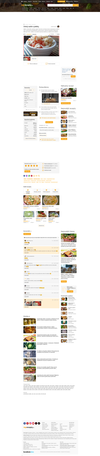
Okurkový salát (30, 438)
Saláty (30, 24)
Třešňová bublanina (61, 433)
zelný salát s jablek (66, 389)
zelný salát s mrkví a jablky (32, 389)
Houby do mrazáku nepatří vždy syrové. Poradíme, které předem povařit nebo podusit (47, 368)
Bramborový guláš (59, 437)
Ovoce (60, 436)
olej (32, 393)
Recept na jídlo (44, 423)
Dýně (71, 8)
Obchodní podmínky (54, 428)
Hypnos (69, 327)
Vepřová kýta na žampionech (71, 303)
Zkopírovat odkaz (39, 176)
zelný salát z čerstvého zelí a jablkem (66, 386)
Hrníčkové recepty (25, 9)
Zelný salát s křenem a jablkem (31, 206)
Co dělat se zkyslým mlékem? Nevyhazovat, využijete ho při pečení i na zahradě (48, 351)
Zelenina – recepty (35, 432)
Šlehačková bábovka (43, 433)
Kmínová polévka (71, 334)
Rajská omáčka (53, 437)
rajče (39, 393)
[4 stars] (34, 166)
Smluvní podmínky (54, 429)
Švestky (52, 8)
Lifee (70, 429)
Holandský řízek (41, 438)
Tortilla (49, 432)
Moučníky (35, 8)
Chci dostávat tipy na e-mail (67, 74)
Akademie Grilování (25, 8)
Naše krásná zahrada (45, 429)
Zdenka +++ (25, 222)
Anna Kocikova (29, 263)
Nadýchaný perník (69, 438)
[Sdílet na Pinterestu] (31, 176)
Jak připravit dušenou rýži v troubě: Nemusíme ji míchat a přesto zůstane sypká (68, 448)
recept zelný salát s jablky (53, 386)
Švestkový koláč (30, 439)
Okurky (48, 8)
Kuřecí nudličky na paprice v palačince (72, 130)
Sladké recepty (30, 436)
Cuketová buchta (60, 438)
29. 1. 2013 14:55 (55, 278)
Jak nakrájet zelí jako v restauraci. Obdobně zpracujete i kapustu (48, 343)
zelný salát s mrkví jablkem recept (45, 389)
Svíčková (32, 433)
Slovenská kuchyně (54, 182)
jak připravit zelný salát (44, 385)
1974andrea (38, 221)
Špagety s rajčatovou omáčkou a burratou (72, 125)
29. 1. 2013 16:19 (55, 271)
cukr (34, 393)
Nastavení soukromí (54, 423)
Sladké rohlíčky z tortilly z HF (71, 121)
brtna (69, 309)
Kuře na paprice (51, 438)
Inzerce (61, 423)
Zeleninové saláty (37, 178)
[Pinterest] (27, 423)
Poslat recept (36, 176)
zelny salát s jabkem (44, 386)
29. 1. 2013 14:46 (55, 285)
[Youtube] (33, 423)
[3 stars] (31, 166)
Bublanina (25, 439)
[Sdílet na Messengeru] (27, 176)
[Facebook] (24, 423)
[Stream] (36, 423)
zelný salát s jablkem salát (57, 389)
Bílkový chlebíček (26, 447)
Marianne (70, 427)
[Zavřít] (58, 238)
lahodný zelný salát (41, 388)
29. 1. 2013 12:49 (55, 292)
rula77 (69, 305)
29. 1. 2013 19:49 (55, 247)
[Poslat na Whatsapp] (29, 176)
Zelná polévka (49, 433)
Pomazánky (30, 432)
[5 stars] (37, 166)
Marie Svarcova (45, 208)
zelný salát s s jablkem (54, 385)
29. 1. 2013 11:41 (55, 299)
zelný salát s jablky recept (64, 385)
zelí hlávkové (26, 393)
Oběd (42, 178)
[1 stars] (25, 166)
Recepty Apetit (44, 427)
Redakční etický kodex (54, 430)
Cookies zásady (53, 427)
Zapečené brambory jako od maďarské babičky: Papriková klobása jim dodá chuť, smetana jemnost (47, 336)
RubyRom (25, 208)
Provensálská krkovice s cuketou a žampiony (72, 326)
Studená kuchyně (53, 436)
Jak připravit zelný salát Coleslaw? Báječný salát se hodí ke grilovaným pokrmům (48, 376)
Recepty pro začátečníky (52, 9)
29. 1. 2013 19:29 (55, 256)
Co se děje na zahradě (27, 433)
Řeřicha (74, 432)
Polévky (39, 8)
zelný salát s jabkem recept (58, 388)
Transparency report (63, 429)
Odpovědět (26, 244)
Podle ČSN (56, 8)
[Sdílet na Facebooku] (24, 176)
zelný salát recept (49, 388)
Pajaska (28, 292)
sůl (41, 393)
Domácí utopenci (36, 439)
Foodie (61, 427)
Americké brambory (69, 432)
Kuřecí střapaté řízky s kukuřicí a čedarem (72, 134)
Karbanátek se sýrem (72, 321)
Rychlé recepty (31, 9)
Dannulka (69, 317)
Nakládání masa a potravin (43, 432)
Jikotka (28, 285)
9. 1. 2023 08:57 (55, 240)
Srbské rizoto (70, 312)
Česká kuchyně (44, 9)
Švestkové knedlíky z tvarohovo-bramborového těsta (72, 340)
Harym (69, 313)
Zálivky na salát (54, 433)
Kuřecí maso (44, 8)
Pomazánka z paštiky (72, 330)
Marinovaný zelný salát (48, 206)
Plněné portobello (66, 98)
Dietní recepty (35, 436)
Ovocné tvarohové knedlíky (45, 437)
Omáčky (31, 8)
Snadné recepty (33, 180)
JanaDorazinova (54, 26)
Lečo (64, 438)
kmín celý (44, 393)
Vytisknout (34, 176)
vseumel (50, 222)
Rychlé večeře (37, 9)
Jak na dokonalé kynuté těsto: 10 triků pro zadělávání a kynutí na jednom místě (47, 359)
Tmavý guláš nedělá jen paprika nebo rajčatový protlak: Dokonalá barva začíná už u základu (67, 446)
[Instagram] (30, 423)
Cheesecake (64, 437)
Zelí (73, 8)
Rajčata (67, 8)
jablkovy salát (26, 388)
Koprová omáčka (35, 438)
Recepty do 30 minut (27, 182)
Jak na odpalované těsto (61, 432)
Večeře (45, 178)
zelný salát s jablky (27, 385)
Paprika (60, 8)
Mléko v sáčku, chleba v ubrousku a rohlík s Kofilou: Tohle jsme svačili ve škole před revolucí (67, 276)
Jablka (37, 182)
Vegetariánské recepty (50, 178)
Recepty (26, 24)
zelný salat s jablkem (35, 385)
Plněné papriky (31, 437)
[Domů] (23, 24)
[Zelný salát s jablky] (28, 303)
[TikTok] (39, 423)
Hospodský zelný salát (27, 219)
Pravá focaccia (37, 433)
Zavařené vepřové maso (71, 308)
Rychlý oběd (74, 438)
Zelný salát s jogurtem (51, 219)
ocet (37, 393)
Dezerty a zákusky (54, 432)
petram (28, 271)
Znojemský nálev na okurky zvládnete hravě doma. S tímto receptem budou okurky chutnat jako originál (48, 320)
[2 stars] (28, 166)
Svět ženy (43, 428)
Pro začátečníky (30, 178)
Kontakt (61, 430)
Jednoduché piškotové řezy (71, 116)
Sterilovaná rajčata (38, 437)
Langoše (55, 438)
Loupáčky (70, 316)
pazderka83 (70, 322)
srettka (28, 278)
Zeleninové (33, 24)
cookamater (70, 331)
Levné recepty (59, 9)
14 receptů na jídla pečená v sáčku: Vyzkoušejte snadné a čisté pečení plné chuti (47, 328)
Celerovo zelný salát (41, 218)
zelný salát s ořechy (33, 388)
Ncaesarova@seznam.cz (72, 299)
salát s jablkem (36, 386)
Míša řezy (46, 438)
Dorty (57, 436)
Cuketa (64, 8)
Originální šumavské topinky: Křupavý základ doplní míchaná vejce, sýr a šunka (68, 444)
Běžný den (33, 182)
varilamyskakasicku (30, 256)
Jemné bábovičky (71, 111)
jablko (30, 393)
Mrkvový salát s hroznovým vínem (71, 298)
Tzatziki (72, 433)
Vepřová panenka (67, 433)
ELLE (70, 428)
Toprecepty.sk (71, 423)
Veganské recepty (27, 180)
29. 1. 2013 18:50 (55, 263)
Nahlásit (61, 428)
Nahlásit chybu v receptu (31, 109)
